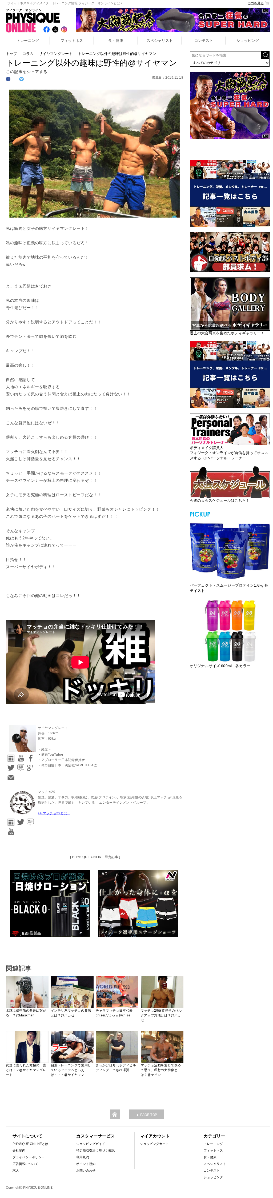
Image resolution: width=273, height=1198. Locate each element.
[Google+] (29, 766)
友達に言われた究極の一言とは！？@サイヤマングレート (26, 1070)
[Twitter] (10, 766)
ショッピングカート (154, 1144)
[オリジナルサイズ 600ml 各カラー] (230, 631)
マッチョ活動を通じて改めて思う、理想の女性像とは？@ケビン (161, 1070)
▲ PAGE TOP (146, 1115)
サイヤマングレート (56, 53)
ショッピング (247, 40)
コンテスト (203, 40)
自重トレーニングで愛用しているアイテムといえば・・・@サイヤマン (71, 1070)
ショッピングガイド (90, 1144)
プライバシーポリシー (29, 1157)
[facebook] (29, 756)
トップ (11, 53)
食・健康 (115, 40)
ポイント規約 (85, 1164)
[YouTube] (20, 756)
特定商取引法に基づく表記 (95, 1150)
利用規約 (82, 1157)
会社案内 (19, 1150)
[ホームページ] (10, 756)
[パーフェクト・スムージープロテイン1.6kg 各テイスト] (230, 550)
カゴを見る (256, 3)
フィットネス (72, 40)
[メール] (10, 775)
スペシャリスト (160, 40)
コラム (28, 53)
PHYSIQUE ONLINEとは (30, 1144)
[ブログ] (20, 766)
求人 (16, 1170)
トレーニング (28, 40)
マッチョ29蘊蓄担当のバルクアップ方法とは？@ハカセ (161, 1015)
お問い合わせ (85, 1170)
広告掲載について (25, 1164)
